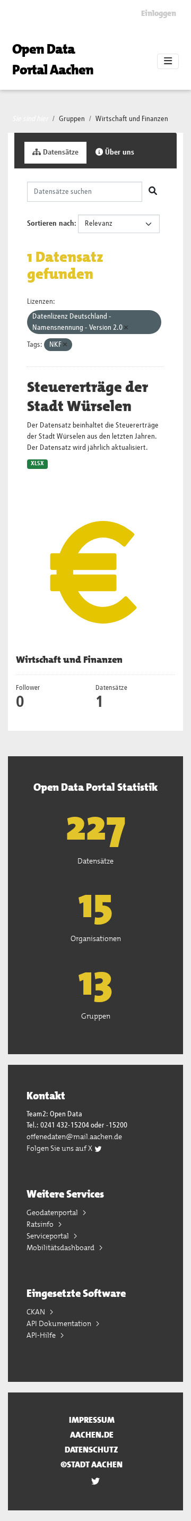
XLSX (37, 463)
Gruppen (72, 119)
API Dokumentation (60, 1323)
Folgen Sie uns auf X (60, 1148)
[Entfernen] (126, 328)
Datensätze (60, 152)
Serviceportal (49, 1236)
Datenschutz (91, 1449)
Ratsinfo (41, 1224)
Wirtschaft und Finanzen (132, 119)
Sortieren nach (50, 223)
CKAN (37, 1312)
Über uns (118, 152)
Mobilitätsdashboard (61, 1247)
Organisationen (96, 938)
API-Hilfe (42, 1335)
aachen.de (92, 1434)
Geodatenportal (53, 1212)
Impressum (92, 1419)
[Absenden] (153, 192)
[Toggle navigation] (168, 62)
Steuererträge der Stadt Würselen (87, 397)
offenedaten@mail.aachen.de (74, 1136)
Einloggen (158, 13)
